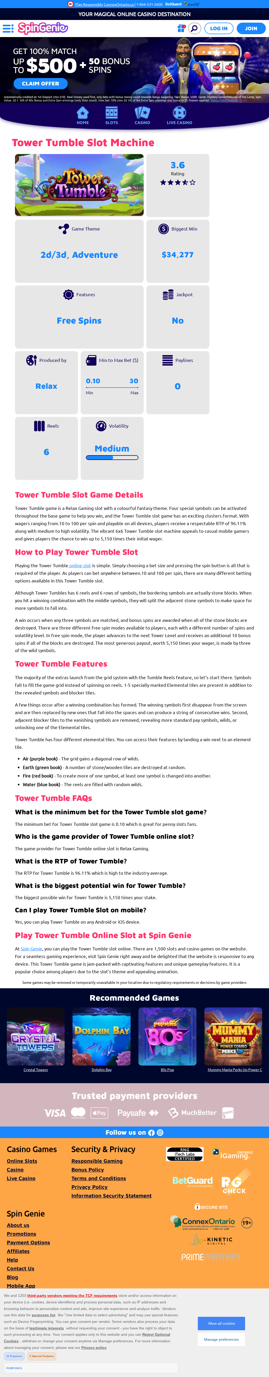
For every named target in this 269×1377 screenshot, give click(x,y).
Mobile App (21, 1286)
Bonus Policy (87, 1169)
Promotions (21, 1234)
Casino (142, 122)
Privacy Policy (89, 1187)
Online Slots (22, 1161)
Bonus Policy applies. (224, 100)
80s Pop (167, 1069)
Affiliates (18, 1251)
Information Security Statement (111, 1195)
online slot (79, 565)
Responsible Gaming (97, 1161)
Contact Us (20, 1268)
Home (83, 122)
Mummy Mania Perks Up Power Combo (235, 1069)
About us (18, 1225)
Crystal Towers (36, 1069)
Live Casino (179, 122)
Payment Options (28, 1242)
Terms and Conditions (98, 1178)
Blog (12, 1277)
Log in (219, 28)
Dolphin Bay (102, 1069)
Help (12, 1260)
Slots (111, 122)
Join (251, 28)
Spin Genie (31, 948)
